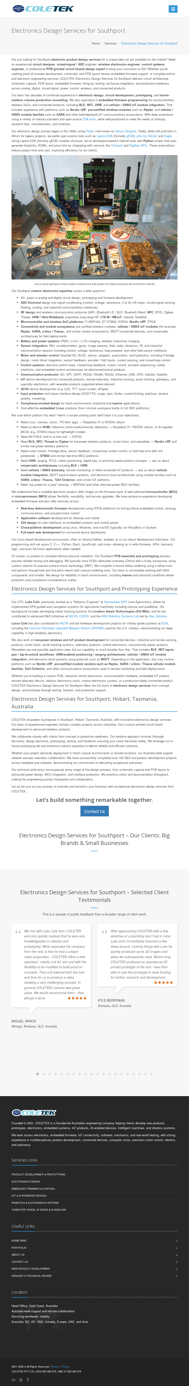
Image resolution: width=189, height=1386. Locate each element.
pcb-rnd (142, 136)
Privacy (55, 1366)
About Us (18, 1254)
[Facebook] (28, 1379)
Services (110, 43)
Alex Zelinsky (158, 616)
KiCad (152, 136)
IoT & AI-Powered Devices (29, 1195)
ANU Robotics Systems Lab (120, 616)
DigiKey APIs (138, 145)
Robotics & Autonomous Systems (35, 1202)
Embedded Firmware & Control (33, 1188)
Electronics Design (26, 1181)
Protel (90, 131)
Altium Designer (125, 131)
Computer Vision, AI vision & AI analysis (39, 1209)
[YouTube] (21, 1379)
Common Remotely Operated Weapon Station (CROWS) (66, 628)
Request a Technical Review (31, 1275)
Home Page (19, 1240)
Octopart (117, 145)
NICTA (73, 616)
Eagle (168, 136)
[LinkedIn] (13, 1379)
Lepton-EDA (105, 136)
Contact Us (94, 811)
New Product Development (31, 1268)
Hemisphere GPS (115, 602)
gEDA (130, 136)
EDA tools (89, 119)
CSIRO (84, 616)
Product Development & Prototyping (38, 1174)
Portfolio (19, 1247)
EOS (165, 623)
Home (96, 43)
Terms (65, 1366)
